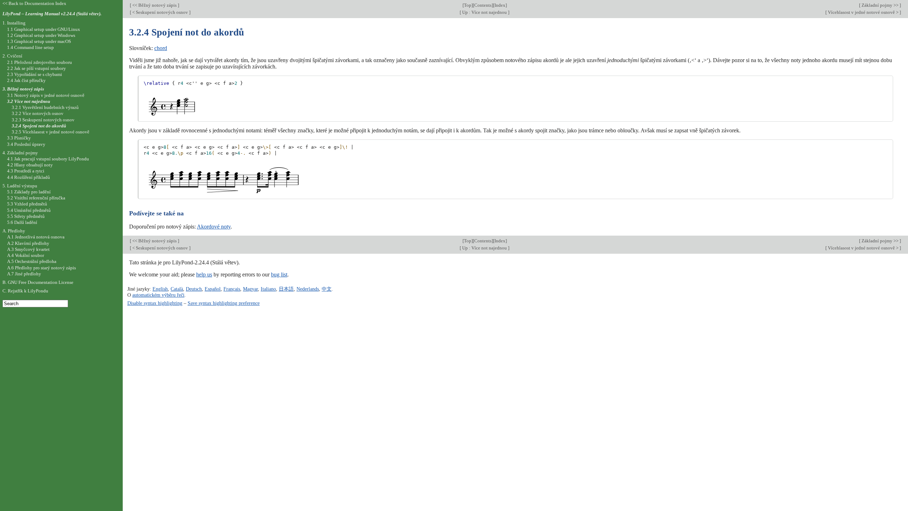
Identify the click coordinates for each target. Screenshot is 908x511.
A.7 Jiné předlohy (24, 273)
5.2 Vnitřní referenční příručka (36, 197)
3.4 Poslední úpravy (26, 144)
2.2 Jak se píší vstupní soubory (36, 68)
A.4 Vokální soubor (25, 255)
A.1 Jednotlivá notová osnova (36, 237)
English (160, 289)
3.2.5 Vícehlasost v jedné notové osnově (50, 131)
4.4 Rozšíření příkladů (28, 177)
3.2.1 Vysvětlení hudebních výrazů (45, 107)
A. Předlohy (13, 230)
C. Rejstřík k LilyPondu (25, 290)
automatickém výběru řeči (158, 295)
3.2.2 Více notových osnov (37, 113)
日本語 (286, 289)
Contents (483, 5)
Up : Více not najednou (484, 12)
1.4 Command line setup (30, 47)
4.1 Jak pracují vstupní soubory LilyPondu (48, 158)
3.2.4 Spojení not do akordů (39, 125)
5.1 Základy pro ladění (29, 191)
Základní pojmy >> (879, 5)
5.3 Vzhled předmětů (27, 204)
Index (499, 5)
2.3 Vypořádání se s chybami (34, 74)
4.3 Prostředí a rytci (25, 171)
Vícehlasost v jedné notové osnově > (863, 12)
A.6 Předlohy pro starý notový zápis (41, 267)
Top (467, 5)
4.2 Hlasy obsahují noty (30, 164)
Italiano (268, 289)
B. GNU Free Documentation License (37, 282)
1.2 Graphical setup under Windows (41, 35)
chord (160, 48)
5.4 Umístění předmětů (29, 210)
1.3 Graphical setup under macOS (39, 41)
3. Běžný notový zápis (23, 89)
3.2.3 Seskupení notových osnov (43, 119)
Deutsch (194, 289)
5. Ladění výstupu (19, 185)
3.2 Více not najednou (28, 101)
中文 (327, 289)
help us (204, 274)
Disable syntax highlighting (154, 303)
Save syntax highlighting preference (224, 303)
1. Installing (14, 23)
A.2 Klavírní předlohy (28, 243)
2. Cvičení (12, 56)
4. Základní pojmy (20, 152)
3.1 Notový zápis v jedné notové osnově (45, 95)
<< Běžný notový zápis (154, 5)
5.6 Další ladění (22, 222)
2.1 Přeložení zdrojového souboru (39, 62)
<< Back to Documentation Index (34, 3)
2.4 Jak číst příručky (26, 80)
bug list (279, 274)
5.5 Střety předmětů (26, 216)
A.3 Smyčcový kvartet (28, 249)
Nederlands (308, 289)
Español (213, 289)
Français (231, 289)
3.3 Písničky (19, 138)
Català (177, 289)
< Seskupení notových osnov (160, 12)
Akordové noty (214, 227)
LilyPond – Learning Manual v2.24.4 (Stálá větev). (51, 13)
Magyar (250, 289)
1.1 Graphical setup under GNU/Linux (43, 29)
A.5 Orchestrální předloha (31, 261)
